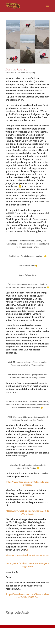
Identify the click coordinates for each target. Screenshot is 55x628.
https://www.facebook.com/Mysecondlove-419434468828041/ (27, 596)
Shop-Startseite (17, 612)
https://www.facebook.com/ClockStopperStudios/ (27, 483)
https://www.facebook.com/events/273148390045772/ (27, 512)
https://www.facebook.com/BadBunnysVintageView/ (27, 565)
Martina (12, 72)
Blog (33, 72)
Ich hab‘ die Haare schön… (17, 69)
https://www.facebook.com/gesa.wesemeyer (27, 556)
